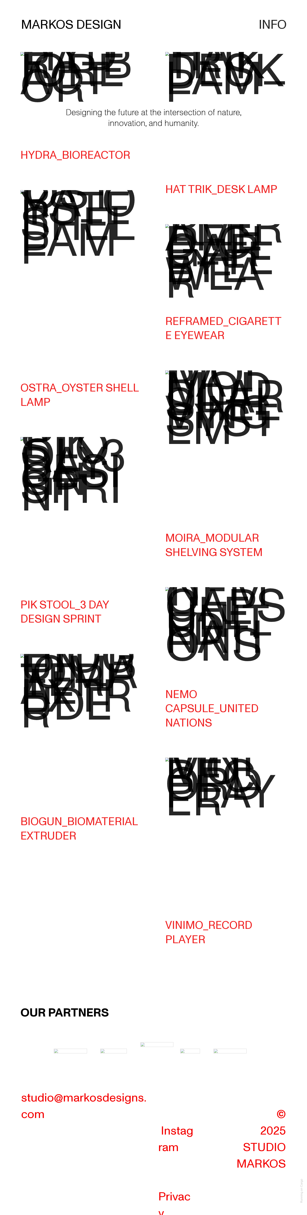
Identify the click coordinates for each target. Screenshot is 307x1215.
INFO (273, 25)
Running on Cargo (301, 1191)
